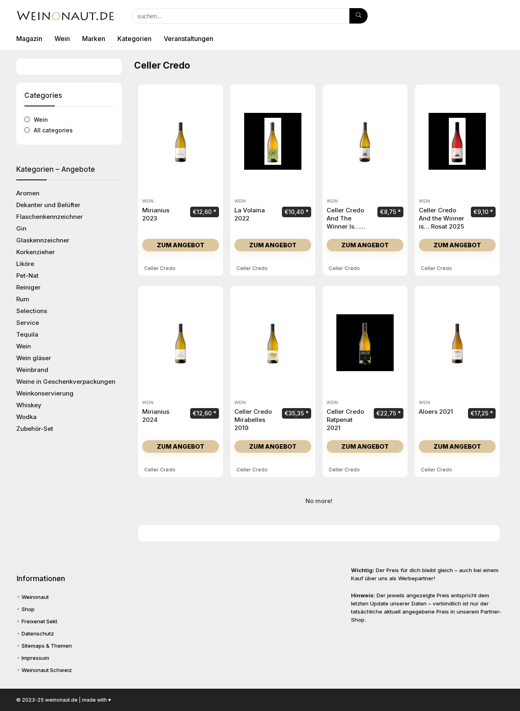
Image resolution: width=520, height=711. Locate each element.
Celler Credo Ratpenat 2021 (345, 420)
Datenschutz (38, 633)
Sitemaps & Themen (47, 645)
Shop (28, 609)
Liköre (25, 264)
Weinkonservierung (45, 393)
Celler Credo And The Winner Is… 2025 (345, 222)
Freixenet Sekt (39, 621)
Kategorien (134, 39)
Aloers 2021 (436, 411)
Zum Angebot (180, 245)
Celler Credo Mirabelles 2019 (253, 420)
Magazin (29, 39)
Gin (21, 228)
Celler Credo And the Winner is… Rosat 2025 (441, 218)
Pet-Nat (27, 275)
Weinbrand (32, 370)
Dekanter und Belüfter (48, 205)
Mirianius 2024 (155, 416)
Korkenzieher (35, 252)
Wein (62, 39)
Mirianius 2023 (155, 214)
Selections (31, 311)
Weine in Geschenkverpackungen (65, 381)
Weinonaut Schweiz (47, 670)
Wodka (26, 417)
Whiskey (28, 405)
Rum (22, 299)
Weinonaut (35, 597)
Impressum (35, 658)
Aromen (27, 193)
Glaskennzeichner (42, 240)
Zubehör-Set (34, 428)
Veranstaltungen (188, 39)
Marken (93, 39)
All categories (53, 130)
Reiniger (28, 287)
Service (27, 322)
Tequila (27, 334)
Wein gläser (33, 358)
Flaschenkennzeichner (49, 216)
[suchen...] (358, 16)
